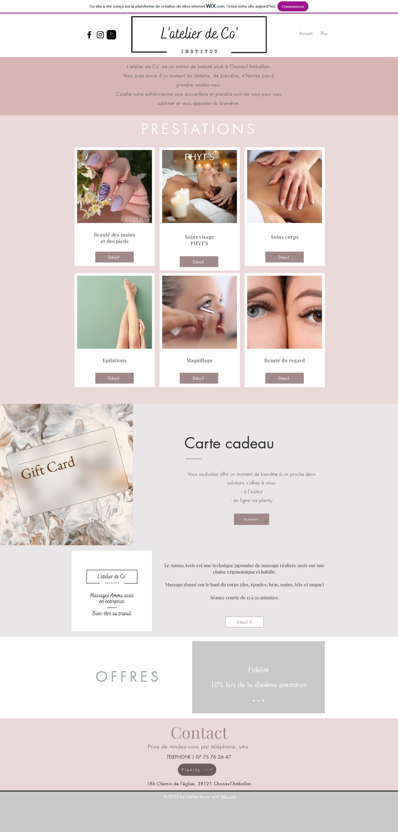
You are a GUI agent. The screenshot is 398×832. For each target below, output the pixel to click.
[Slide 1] (254, 700)
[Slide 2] (258, 700)
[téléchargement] (111, 34)
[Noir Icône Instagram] (100, 34)
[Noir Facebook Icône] (89, 34)
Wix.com (228, 796)
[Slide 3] (263, 700)
